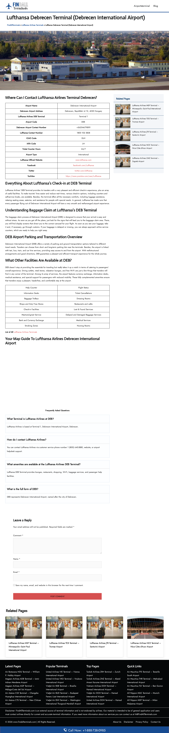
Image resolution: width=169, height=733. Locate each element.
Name (16, 558)
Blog (155, 6)
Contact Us (155, 721)
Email (16, 572)
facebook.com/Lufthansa (83, 165)
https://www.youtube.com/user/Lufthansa (83, 176)
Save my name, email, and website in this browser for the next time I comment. (49, 585)
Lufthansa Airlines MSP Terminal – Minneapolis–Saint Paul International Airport (146, 108)
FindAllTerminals (13, 25)
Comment (18, 535)
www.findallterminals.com (24, 721)
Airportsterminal (142, 6)
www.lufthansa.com (83, 160)
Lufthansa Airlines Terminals (32, 25)
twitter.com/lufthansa (83, 170)
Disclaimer (128, 721)
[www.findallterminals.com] (17, 5)
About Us (117, 721)
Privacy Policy (142, 721)
